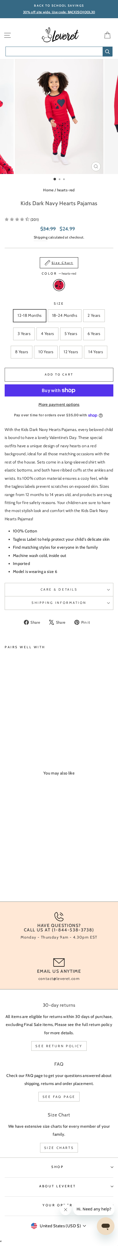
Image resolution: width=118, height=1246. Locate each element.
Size (59, 304)
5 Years (70, 333)
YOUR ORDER (57, 1205)
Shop (57, 1167)
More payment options (58, 404)
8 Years (21, 351)
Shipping (40, 237)
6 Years (94, 333)
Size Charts (59, 1148)
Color (59, 273)
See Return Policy (58, 1046)
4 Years (47, 333)
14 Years (95, 351)
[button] (22, 219)
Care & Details (59, 589)
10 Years (45, 351)
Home (48, 190)
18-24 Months (64, 315)
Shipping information (59, 603)
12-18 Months (29, 315)
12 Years (71, 351)
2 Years (94, 315)
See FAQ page (59, 1097)
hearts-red (66, 190)
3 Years (24, 333)
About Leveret (57, 1186)
